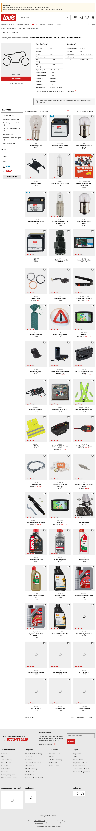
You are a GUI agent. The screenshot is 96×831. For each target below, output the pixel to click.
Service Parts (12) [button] (9, 116)
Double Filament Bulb (36, 145)
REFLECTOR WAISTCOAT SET (84, 409)
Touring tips (29, 757)
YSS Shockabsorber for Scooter (36, 522)
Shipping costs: (39, 823)
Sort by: (78, 111)
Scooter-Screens (84, 522)
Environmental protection (81, 772)
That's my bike (16, 78)
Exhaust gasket (36, 298)
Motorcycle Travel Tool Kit (36, 409)
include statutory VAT (39, 821)
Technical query (6, 760)
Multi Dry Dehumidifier (36, 334)
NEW (8, 166)
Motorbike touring (31, 769)
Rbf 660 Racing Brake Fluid (84, 634)
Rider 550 (60, 522)
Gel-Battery (36, 260)
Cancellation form (79, 766)
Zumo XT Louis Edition (84, 260)
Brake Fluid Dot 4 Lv (60, 559)
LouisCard (4, 772)
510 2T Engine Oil (84, 672)
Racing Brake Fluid (60, 708)
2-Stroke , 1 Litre (84, 559)
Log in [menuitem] (93, 24)
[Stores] (75, 17)
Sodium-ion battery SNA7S (60, 145)
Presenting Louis (54, 754)
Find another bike (14, 83)
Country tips (29, 760)
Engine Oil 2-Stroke (60, 595)
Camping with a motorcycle (34, 778)
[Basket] (93, 17)
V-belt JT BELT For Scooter (84, 298)
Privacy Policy (78, 760)
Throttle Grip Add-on (36, 371)
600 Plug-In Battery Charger (84, 446)
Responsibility (54, 766)
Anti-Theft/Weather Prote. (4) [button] (11, 124)
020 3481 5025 (17, 740)
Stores (51, 757)
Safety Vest (36, 446)
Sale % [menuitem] (34, 24)
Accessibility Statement (81, 769)
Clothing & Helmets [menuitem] (7, 24)
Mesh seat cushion (36, 183)
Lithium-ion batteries (84, 708)
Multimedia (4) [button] (8, 134)
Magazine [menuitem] (51, 24)
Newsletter (4, 766)
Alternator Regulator (60, 298)
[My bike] (81, 17)
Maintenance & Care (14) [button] (11, 119)
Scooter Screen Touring (60, 672)
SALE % (9, 171)
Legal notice (77, 754)
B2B (2, 757)
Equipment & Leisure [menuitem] (23, 24)
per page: (43, 111)
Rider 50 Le (84, 334)
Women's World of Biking (33, 754)
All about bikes (30, 772)
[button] (68, 17)
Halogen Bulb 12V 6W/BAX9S (60, 183)
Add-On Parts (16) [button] (9, 143)
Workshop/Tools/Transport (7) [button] (12, 139)
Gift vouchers (5, 769)
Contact (4, 754)
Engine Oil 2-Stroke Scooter (60, 634)
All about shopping (55, 760)
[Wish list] (87, 17)
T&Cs (75, 757)
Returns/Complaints (8, 775)
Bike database (6, 763)
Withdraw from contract (9, 778)
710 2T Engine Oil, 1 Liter (36, 559)
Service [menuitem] (59, 24)
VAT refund (53, 763)
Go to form (42, 102)
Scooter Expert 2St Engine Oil (36, 672)
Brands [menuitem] (42, 24)
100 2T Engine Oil (36, 708)
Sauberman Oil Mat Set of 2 (60, 409)
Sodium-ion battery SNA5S (36, 221)
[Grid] (68, 111)
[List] (71, 111)
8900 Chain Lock (36, 484)
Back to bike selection (10, 32)
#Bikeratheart (29, 766)
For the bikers (29, 775)
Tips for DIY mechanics (33, 763)
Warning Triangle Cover (60, 334)
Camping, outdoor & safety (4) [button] (12, 129)
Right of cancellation (80, 763)
